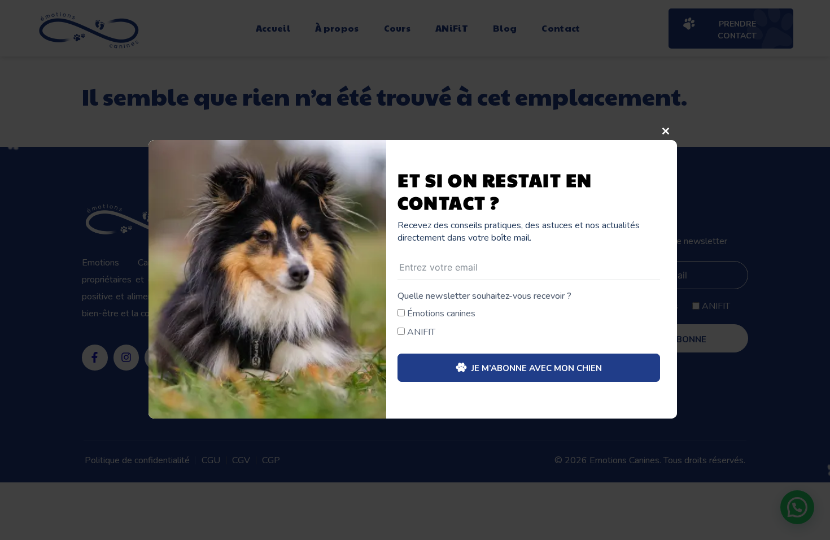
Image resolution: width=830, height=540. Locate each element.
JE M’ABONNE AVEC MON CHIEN (535, 368)
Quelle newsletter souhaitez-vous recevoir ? (484, 296)
